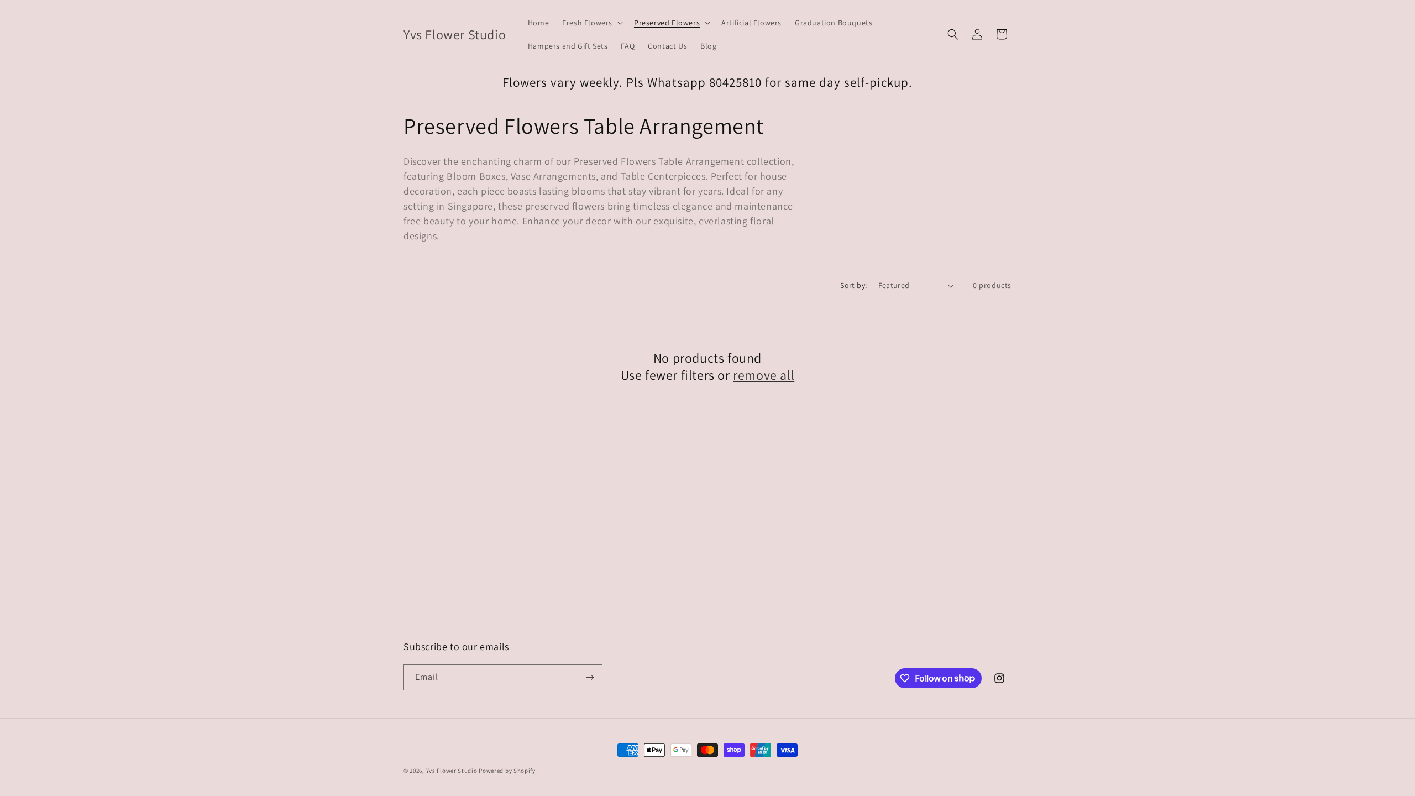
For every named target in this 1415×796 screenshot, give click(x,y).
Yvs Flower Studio (452, 770)
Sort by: (853, 285)
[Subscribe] (590, 677)
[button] (591, 22)
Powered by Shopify (507, 770)
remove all (763, 375)
